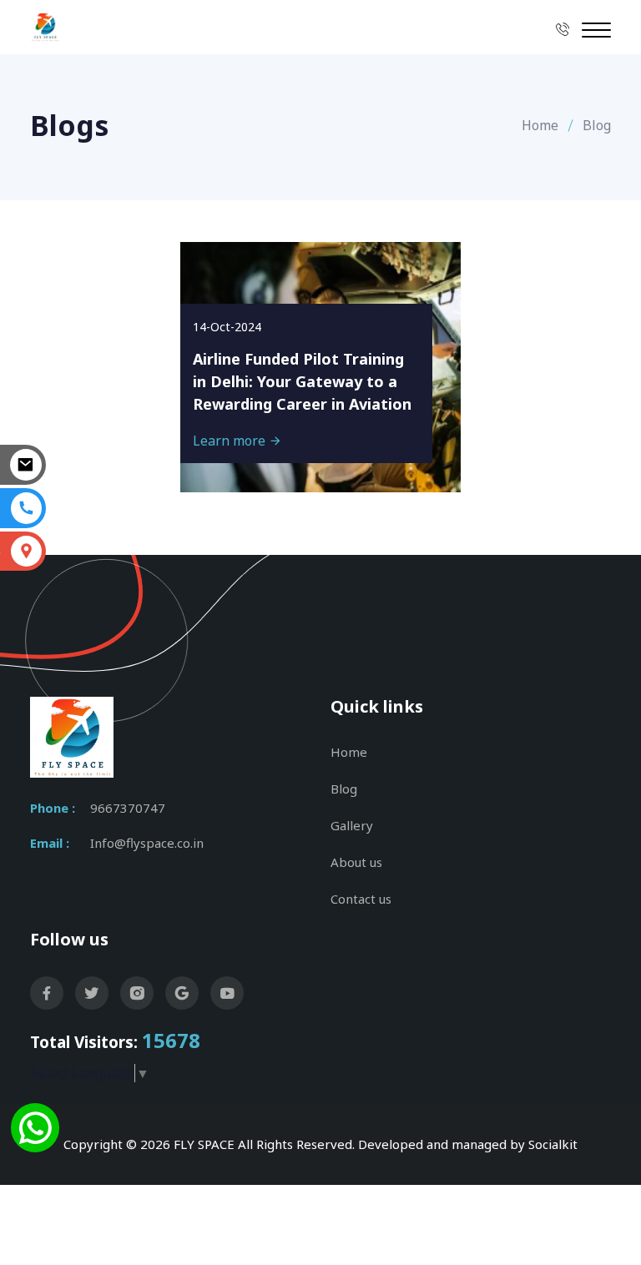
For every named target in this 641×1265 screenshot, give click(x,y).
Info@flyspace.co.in (147, 842)
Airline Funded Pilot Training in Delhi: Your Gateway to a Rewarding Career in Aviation (302, 381)
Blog (344, 788)
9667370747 (127, 807)
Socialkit (553, 1144)
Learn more (231, 440)
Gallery (352, 825)
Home (540, 125)
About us (356, 862)
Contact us (361, 898)
